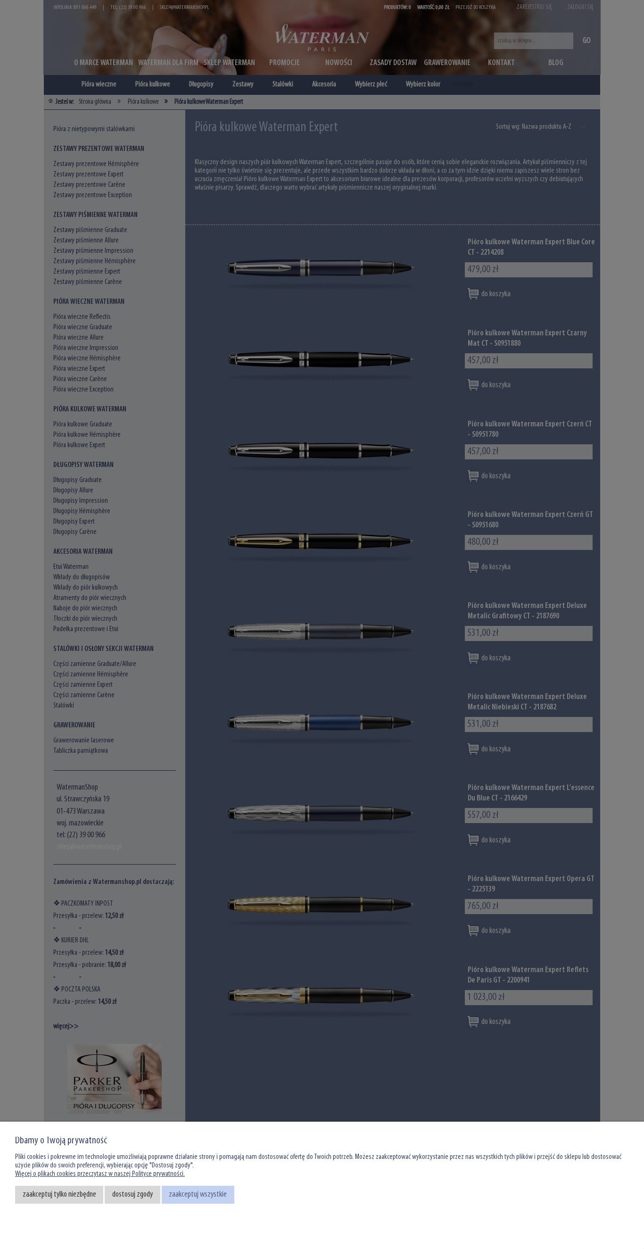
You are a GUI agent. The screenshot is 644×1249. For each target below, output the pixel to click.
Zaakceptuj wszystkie (198, 1194)
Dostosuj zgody (132, 1194)
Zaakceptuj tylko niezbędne (59, 1194)
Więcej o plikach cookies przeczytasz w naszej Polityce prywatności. (100, 1174)
